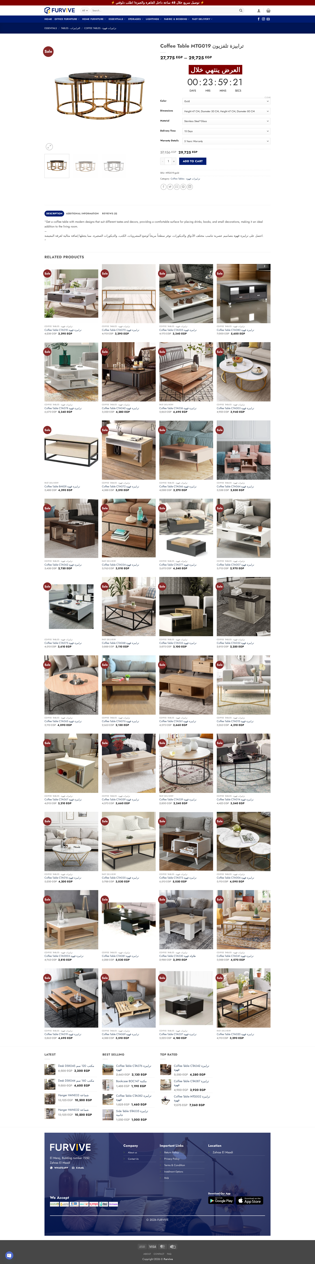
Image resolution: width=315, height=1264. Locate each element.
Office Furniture (66, 19)
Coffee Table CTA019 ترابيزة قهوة (62, 1034)
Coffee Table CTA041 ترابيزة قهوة (235, 956)
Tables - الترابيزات (70, 28)
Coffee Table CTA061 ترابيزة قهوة (177, 721)
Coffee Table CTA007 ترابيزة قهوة (235, 565)
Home (48, 19)
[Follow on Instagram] (263, 19)
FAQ (169, 1254)
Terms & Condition (174, 1165)
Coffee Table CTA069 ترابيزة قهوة (120, 1034)
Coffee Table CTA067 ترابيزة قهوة (63, 799)
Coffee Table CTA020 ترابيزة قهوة (235, 1034)
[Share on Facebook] (164, 187)
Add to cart (193, 161)
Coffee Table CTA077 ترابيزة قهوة (178, 565)
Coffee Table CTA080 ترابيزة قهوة (235, 330)
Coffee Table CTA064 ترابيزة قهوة (235, 486)
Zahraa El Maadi (223, 1152)
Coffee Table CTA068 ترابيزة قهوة (120, 643)
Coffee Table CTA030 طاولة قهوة (177, 956)
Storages (134, 19)
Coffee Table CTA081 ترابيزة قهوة (120, 956)
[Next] (148, 96)
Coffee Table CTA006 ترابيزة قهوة (235, 878)
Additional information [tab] (82, 213)
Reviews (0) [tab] (109, 213)
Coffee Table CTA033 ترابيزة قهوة (178, 643)
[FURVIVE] (59, 10)
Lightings (152, 19)
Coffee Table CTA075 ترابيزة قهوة (63, 643)
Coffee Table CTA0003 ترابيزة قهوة (63, 956)
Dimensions (166, 110)
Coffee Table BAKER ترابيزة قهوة (62, 486)
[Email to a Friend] (177, 187)
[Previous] (51, 96)
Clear (268, 97)
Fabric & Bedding (175, 19)
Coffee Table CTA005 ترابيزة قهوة (178, 330)
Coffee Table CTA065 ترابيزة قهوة (63, 721)
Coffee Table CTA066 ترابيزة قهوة (178, 486)
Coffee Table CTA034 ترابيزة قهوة (120, 565)
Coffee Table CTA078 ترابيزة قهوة (63, 408)
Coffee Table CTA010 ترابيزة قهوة (62, 330)
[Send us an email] (268, 19)
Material (164, 120)
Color (163, 101)
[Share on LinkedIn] (190, 187)
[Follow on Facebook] (258, 19)
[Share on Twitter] (170, 187)
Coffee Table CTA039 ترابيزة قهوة (178, 799)
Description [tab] (54, 213)
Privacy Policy (171, 1159)
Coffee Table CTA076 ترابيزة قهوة (120, 721)
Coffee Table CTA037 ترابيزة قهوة (178, 1034)
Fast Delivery (201, 19)
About (147, 1254)
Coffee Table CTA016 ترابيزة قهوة (62, 878)
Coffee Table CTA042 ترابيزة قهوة (120, 408)
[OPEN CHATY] (9, 1255)
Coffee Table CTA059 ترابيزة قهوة (120, 799)
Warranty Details (169, 140)
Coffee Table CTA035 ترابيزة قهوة (120, 878)
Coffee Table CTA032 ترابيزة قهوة (235, 643)
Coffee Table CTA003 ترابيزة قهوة (235, 408)
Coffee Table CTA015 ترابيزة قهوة (235, 721)
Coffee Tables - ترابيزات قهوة (100, 28)
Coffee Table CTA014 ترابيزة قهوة (235, 799)
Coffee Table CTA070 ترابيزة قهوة (120, 330)
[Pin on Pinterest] (183, 187)
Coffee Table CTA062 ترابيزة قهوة (63, 565)
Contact (159, 1254)
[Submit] (241, 10)
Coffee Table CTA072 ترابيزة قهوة (120, 486)
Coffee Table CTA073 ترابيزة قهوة (178, 878)
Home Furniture (93, 19)
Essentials (116, 19)
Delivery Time (168, 131)
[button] (259, 11)
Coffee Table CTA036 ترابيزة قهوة (178, 408)
